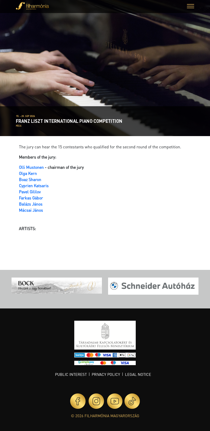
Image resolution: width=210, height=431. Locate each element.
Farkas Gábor (31, 197)
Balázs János (31, 204)
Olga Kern (28, 173)
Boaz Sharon (30, 179)
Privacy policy (106, 374)
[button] (190, 6)
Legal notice (138, 374)
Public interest (71, 374)
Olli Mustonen (31, 167)
